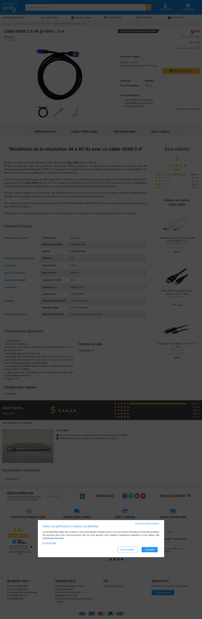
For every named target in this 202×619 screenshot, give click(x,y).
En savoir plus (49, 543)
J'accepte (149, 549)
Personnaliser (127, 549)
